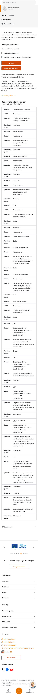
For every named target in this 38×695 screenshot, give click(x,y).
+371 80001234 (9, 639)
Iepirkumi (5, 587)
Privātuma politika (7, 96)
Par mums (5, 598)
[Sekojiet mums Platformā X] (2, 669)
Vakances (5, 581)
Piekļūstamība (6, 616)
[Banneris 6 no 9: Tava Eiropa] (19, 547)
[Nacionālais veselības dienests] (19, 10)
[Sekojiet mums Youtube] (11, 669)
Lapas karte (6, 622)
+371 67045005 (9, 642)
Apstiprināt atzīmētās (11, 68)
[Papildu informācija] (11, 652)
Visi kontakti (11, 658)
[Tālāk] (33, 546)
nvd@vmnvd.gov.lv (10, 645)
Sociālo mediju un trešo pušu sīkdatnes (18, 57)
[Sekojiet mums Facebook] (7, 669)
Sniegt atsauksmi (19, 567)
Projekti (4, 592)
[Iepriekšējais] (4, 546)
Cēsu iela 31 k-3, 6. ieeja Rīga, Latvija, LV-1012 (19, 648)
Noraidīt (11, 63)
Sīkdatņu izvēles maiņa (9, 627)
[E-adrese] (5, 652)
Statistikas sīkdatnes (11, 53)
